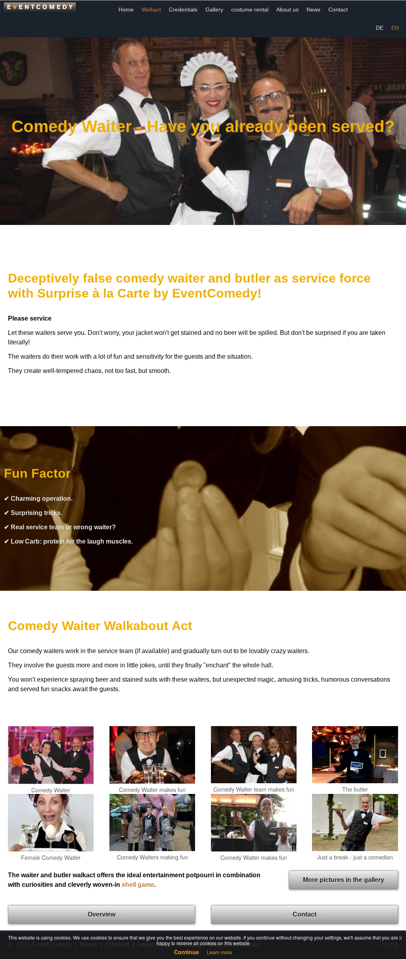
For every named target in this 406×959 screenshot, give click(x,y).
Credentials (183, 9)
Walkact (151, 9)
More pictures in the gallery (343, 879)
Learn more (219, 952)
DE (379, 28)
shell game (138, 884)
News (313, 9)
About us (287, 9)
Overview (101, 914)
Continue (186, 952)
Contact (338, 9)
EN (395, 28)
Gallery (214, 9)
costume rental (249, 9)
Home (126, 9)
